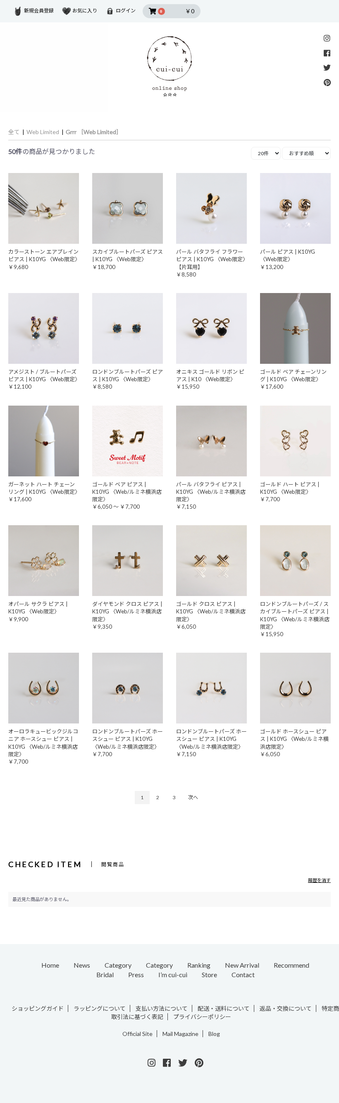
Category (118, 965)
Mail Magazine (180, 1033)
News (82, 965)
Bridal (105, 974)
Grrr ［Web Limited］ (94, 131)
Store (209, 974)
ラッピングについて (100, 1008)
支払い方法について (162, 1008)
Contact (243, 974)
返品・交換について (286, 1008)
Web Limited (42, 131)
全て (14, 131)
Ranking (198, 965)
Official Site (137, 1033)
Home (50, 965)
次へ (193, 797)
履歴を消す (319, 880)
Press (136, 974)
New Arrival (242, 965)
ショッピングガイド (38, 1008)
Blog (214, 1033)
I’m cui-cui (172, 974)
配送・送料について (224, 1008)
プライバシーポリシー (202, 1016)
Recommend (291, 965)
